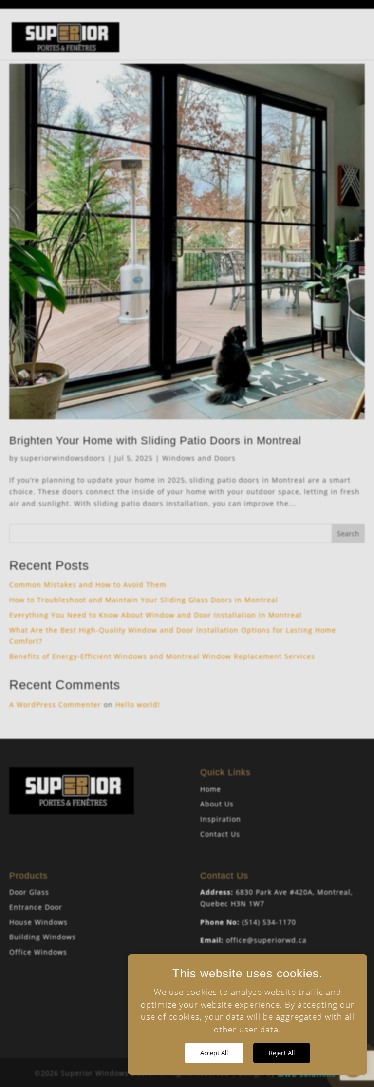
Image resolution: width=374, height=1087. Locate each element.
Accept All (214, 1053)
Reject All (282, 1053)
